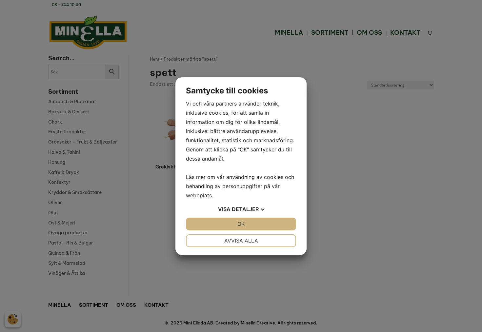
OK (241, 224)
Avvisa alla (241, 240)
